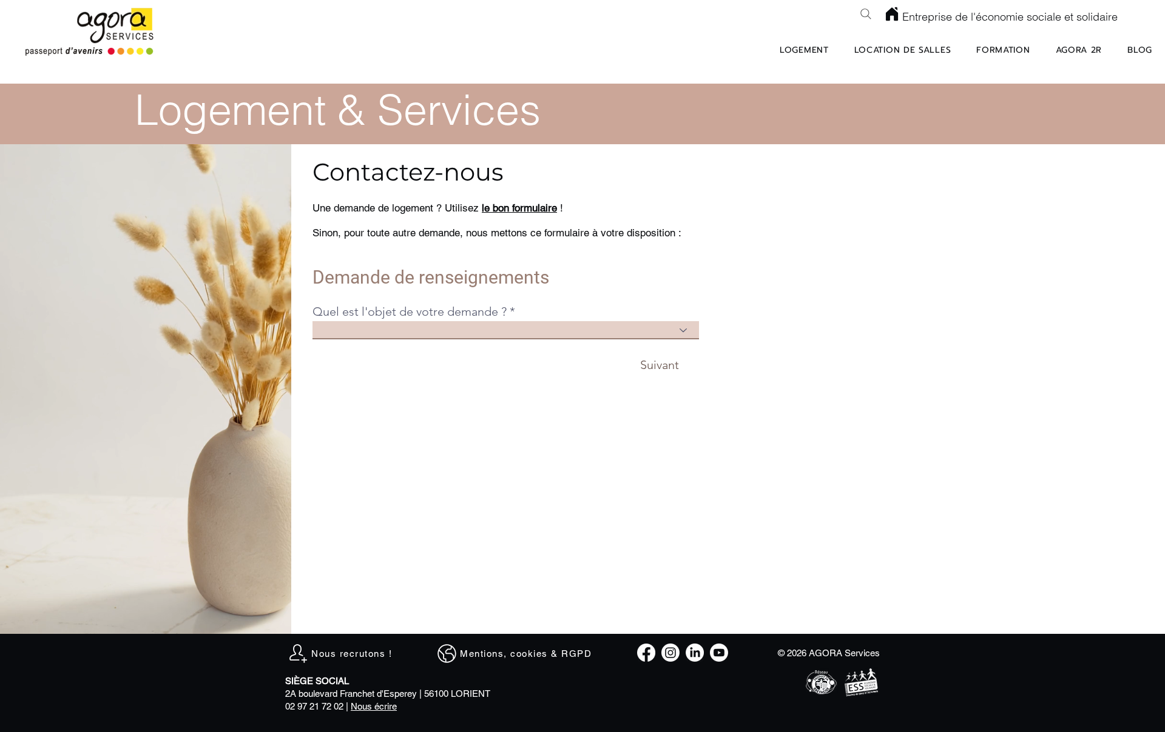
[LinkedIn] (695, 653)
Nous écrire (374, 706)
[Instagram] (670, 653)
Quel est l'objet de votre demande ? (409, 311)
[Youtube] (719, 653)
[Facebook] (646, 653)
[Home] (892, 14)
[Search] (866, 14)
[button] (519, 208)
